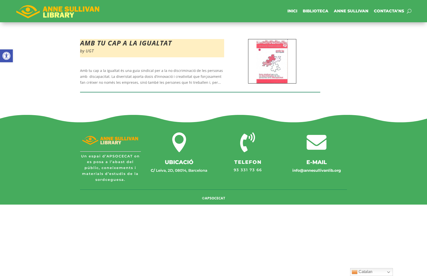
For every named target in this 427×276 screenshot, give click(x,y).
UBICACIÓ (179, 162)
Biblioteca (315, 11)
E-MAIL (316, 162)
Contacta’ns (389, 11)
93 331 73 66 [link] (248, 170)
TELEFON (248, 162)
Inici (292, 11)
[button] (6, 55)
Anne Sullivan (351, 11)
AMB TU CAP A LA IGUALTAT (126, 42)
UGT (90, 51)
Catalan (365, 272)
